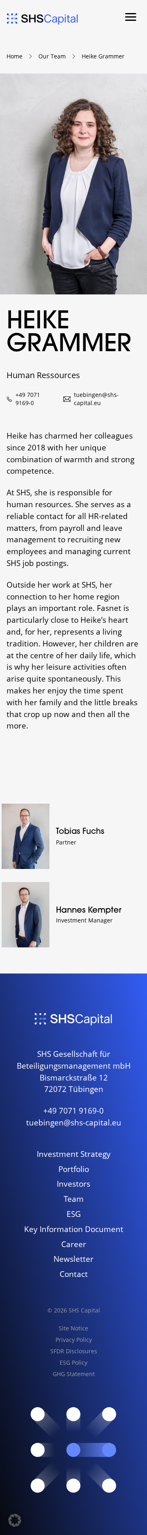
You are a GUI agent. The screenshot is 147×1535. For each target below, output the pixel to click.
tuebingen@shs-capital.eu (96, 399)
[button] (130, 17)
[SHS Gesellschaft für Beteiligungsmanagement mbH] (42, 19)
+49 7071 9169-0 (28, 399)
